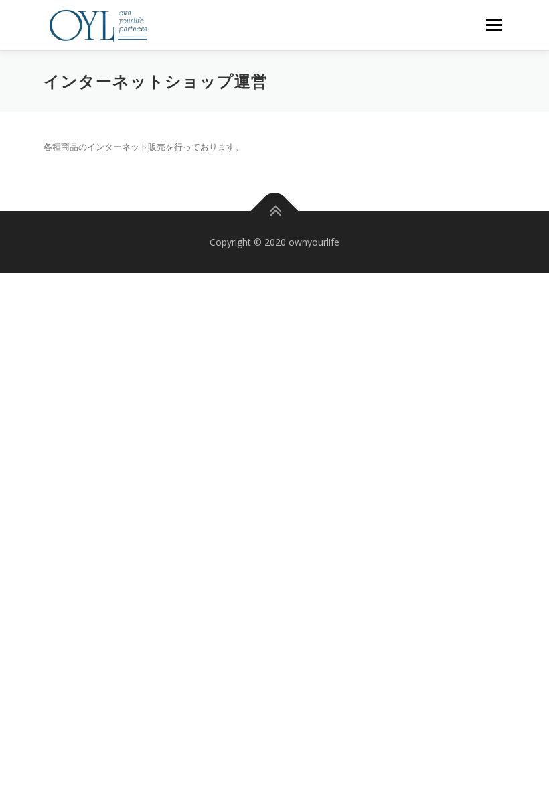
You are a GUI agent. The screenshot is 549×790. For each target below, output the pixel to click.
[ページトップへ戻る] (275, 210)
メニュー (493, 25)
